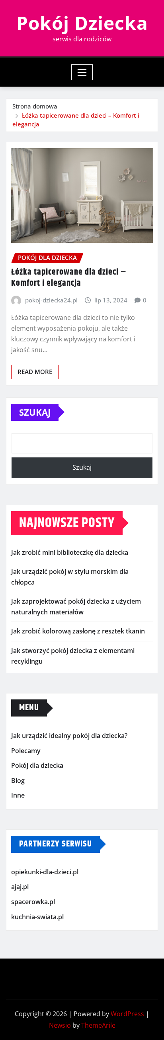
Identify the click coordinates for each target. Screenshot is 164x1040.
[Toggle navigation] (82, 72)
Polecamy (26, 750)
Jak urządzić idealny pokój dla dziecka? (69, 735)
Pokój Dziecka (82, 22)
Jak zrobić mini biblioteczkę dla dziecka (69, 552)
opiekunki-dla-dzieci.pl (44, 872)
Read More (35, 372)
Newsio (60, 1025)
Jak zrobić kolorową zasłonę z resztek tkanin (78, 631)
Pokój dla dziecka (37, 765)
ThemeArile (98, 1025)
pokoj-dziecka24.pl (51, 300)
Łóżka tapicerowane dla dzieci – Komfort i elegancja (69, 278)
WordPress (127, 1013)
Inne (18, 795)
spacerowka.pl (33, 901)
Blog (18, 780)
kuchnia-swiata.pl (37, 916)
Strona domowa (34, 106)
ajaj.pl (20, 887)
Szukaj (35, 412)
